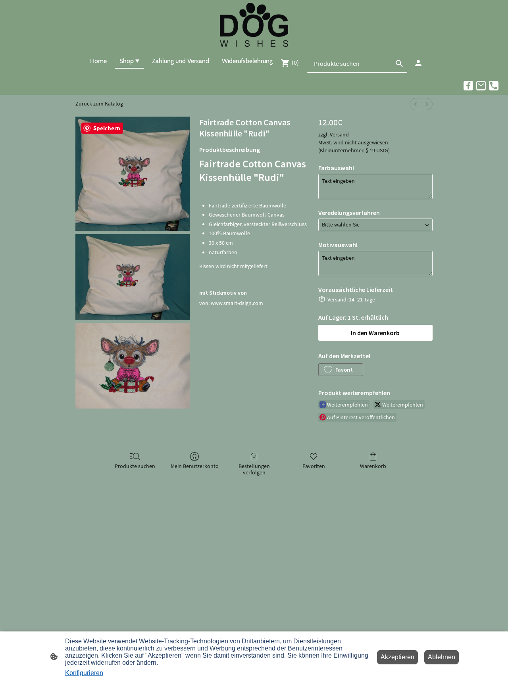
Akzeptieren (397, 657)
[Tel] (493, 85)
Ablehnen (441, 657)
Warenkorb (373, 466)
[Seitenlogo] (254, 25)
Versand (339, 134)
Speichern (106, 128)
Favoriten (313, 466)
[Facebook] (468, 85)
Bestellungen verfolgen (254, 469)
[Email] (481, 85)
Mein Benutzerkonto (195, 466)
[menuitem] (415, 104)
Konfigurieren (84, 673)
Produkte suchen (135, 466)
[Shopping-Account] (418, 63)
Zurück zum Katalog (99, 103)
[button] (340, 369)
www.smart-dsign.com (237, 303)
